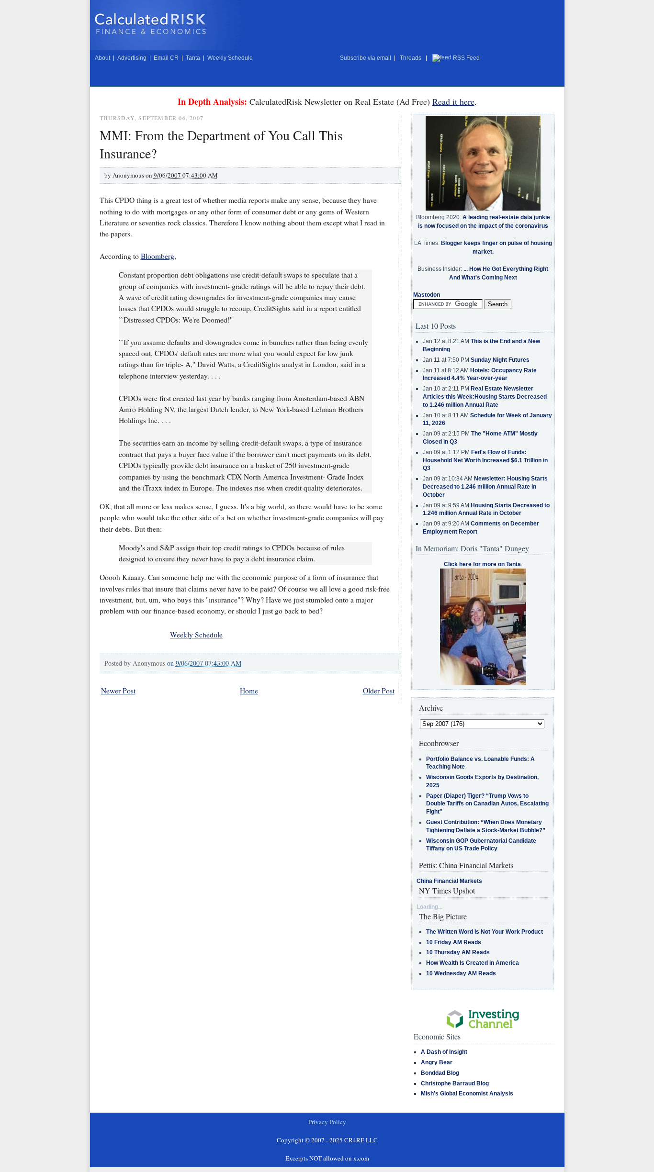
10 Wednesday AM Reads (461, 973)
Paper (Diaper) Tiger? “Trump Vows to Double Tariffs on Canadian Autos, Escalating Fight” (487, 803)
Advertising (132, 58)
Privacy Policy (327, 1121)
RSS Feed (466, 58)
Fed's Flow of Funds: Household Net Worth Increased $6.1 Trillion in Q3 (485, 460)
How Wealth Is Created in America (472, 963)
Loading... (429, 907)
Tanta (193, 58)
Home (249, 690)
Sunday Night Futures (500, 360)
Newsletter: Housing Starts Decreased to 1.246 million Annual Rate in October (485, 486)
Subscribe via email (365, 58)
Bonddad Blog (440, 1073)
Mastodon (426, 294)
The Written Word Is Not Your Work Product (484, 931)
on (204, 663)
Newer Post (118, 690)
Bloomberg (157, 256)
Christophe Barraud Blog (455, 1083)
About (102, 58)
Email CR (166, 58)
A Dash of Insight (444, 1052)
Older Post (379, 690)
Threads (410, 58)
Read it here (453, 101)
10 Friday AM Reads (453, 942)
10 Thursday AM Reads (458, 952)
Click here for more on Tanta (482, 564)
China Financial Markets (449, 881)
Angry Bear (436, 1062)
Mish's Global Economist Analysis (467, 1093)
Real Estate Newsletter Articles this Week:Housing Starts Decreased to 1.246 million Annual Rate (485, 396)
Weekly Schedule (230, 58)
